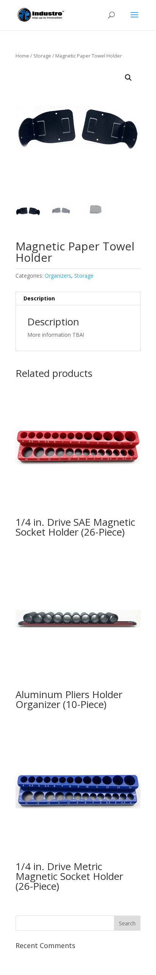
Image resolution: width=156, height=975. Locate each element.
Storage (42, 55)
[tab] (78, 298)
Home (22, 55)
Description (39, 298)
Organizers (58, 275)
